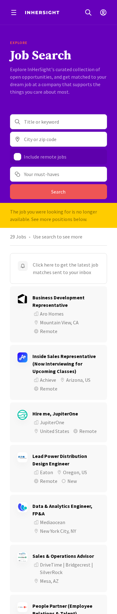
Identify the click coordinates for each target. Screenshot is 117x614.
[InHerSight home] (42, 12)
